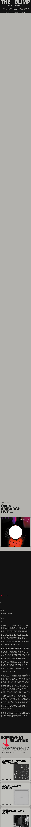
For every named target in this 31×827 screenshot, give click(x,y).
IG (22, 12)
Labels (8, 9)
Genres (19, 8)
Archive (12, 8)
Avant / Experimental (6, 613)
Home (4, 8)
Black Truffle (5, 502)
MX (24, 12)
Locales (23, 9)
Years (15, 9)
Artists (26, 8)
